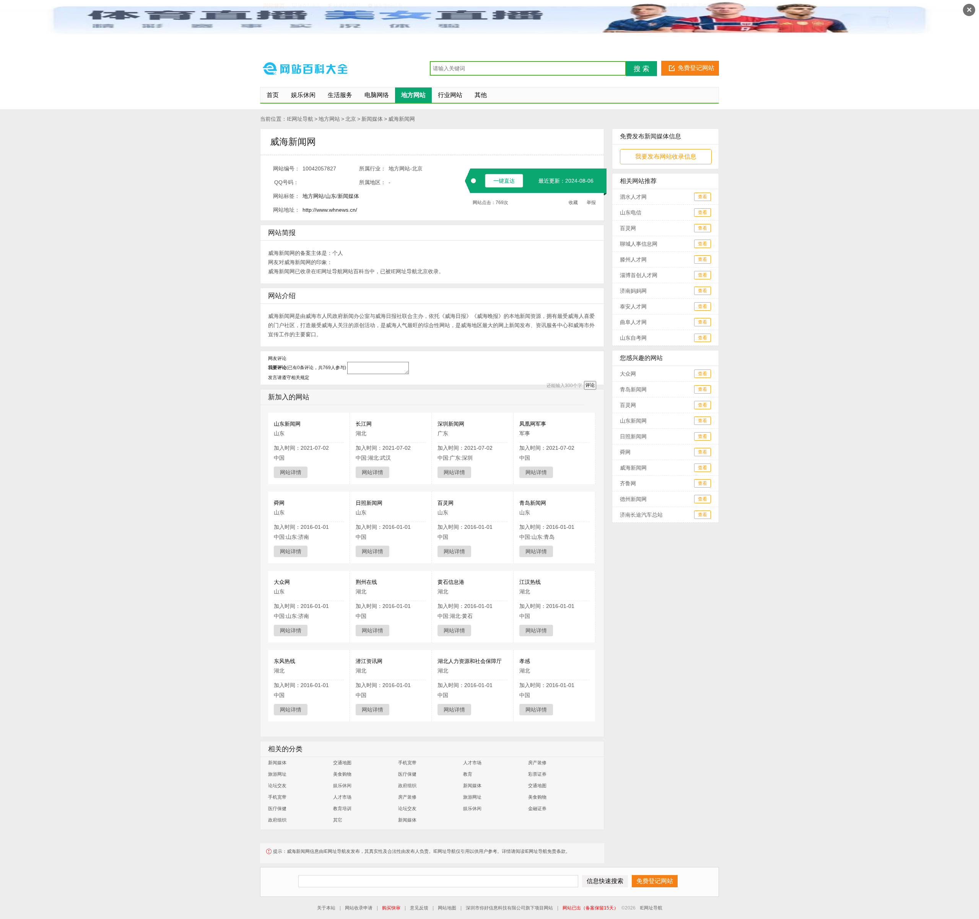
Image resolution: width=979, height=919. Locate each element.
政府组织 (407, 785)
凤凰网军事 (532, 424)
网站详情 (290, 472)
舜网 (279, 503)
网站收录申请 (358, 908)
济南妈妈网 (633, 291)
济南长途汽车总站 (641, 515)
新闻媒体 (372, 119)
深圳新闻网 (450, 424)
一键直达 (504, 181)
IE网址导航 (300, 119)
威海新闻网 (401, 119)
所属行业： (372, 168)
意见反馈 (419, 908)
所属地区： (372, 182)
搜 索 (641, 69)
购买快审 (391, 908)
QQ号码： (286, 182)
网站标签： (286, 196)
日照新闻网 (369, 503)
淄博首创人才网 (638, 275)
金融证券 (537, 808)
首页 (273, 95)
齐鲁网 (628, 483)
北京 (350, 119)
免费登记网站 (696, 68)
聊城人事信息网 (638, 244)
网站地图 (447, 908)
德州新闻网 (633, 499)
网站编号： (286, 168)
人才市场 (472, 762)
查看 (702, 196)
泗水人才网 (633, 197)
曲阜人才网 (633, 322)
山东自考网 (633, 338)
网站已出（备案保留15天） (590, 908)
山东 (330, 196)
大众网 (282, 582)
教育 (467, 774)
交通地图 (342, 762)
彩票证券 (537, 774)
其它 (337, 820)
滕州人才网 (633, 259)
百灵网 (445, 503)
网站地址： (286, 210)
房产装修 (537, 762)
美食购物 (342, 774)
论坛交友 (277, 785)
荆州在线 (366, 582)
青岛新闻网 (532, 503)
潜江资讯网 (369, 661)
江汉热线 (530, 582)
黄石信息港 (450, 582)
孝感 (524, 661)
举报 (591, 202)
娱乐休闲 (342, 785)
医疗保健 (407, 774)
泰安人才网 (633, 306)
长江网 (364, 424)
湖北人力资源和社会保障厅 (469, 661)
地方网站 (329, 119)
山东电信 (630, 212)
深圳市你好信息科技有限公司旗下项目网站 (509, 908)
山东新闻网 (287, 424)
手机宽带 (407, 762)
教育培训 (342, 808)
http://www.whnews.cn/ (329, 210)
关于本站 (326, 908)
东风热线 (284, 661)
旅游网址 (277, 774)
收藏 (573, 202)
